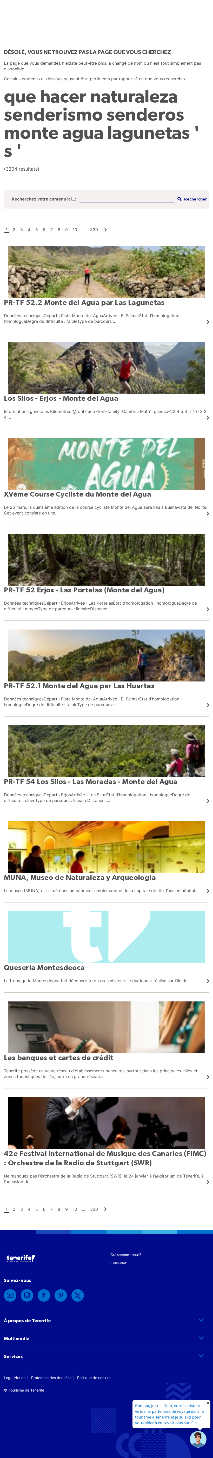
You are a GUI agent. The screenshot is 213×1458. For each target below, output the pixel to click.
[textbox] (127, 199)
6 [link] (44, 229)
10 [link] (75, 229)
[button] (198, 1439)
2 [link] (14, 229)
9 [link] (66, 229)
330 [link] (94, 229)
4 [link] (29, 229)
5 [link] (36, 229)
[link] (105, 229)
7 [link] (51, 229)
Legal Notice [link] (14, 1377)
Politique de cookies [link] (94, 1377)
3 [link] (21, 229)
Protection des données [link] (51, 1377)
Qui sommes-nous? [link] (125, 1254)
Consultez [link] (118, 1263)
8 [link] (59, 229)
